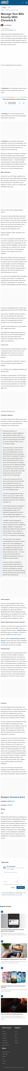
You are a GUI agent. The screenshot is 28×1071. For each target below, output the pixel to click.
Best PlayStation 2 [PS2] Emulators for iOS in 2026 (13, 959)
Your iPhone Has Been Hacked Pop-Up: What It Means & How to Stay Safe (12, 930)
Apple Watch (5, 1054)
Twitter (3, 1031)
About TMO (5, 1043)
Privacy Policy (5, 1045)
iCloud (3, 1063)
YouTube (4, 1036)
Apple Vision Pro (6, 1052)
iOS (9, 7)
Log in (12, 869)
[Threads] (23, 103)
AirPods (17, 1043)
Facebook (4, 1033)
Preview (13, 887)
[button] (23, 2)
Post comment (21, 887)
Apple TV (4, 1056)
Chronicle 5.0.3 (17, 797)
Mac (16, 1036)
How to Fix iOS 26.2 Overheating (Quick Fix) (12, 1014)
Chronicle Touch (21, 630)
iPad (16, 1040)
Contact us (4, 1040)
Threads (4, 1038)
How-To (17, 1033)
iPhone (16, 1038)
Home (4, 7)
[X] (19, 103)
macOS (4, 1061)
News (16, 1031)
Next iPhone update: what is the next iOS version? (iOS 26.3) (13, 986)
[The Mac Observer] (4, 2)
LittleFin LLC (10, 801)
